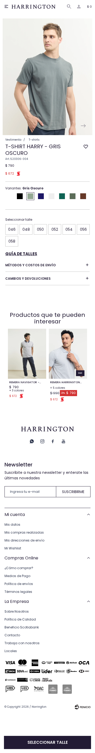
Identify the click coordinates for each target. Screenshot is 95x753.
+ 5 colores (57, 388)
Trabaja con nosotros (22, 643)
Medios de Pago (17, 576)
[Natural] (51, 196)
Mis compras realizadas (24, 532)
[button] (69, 6)
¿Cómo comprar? (18, 568)
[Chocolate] (83, 196)
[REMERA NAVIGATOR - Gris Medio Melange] (27, 353)
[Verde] (73, 196)
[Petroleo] (62, 196)
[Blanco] (9, 196)
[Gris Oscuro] (30, 196)
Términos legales (18, 591)
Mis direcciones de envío (24, 540)
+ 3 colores (16, 390)
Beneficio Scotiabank (21, 627)
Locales (10, 651)
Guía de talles (21, 254)
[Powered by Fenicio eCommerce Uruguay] (83, 707)
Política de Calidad (20, 619)
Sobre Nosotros (16, 611)
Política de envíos (18, 584)
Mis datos (12, 524)
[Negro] (20, 196)
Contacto (12, 635)
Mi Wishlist (12, 548)
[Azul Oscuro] (41, 196)
